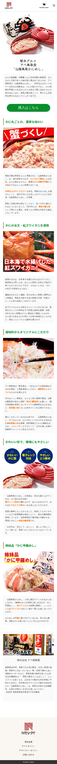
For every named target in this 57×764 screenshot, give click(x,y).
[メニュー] (54, 5)
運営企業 (28, 741)
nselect (31, 762)
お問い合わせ (28, 754)
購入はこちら (28, 107)
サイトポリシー (28, 746)
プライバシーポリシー (28, 750)
